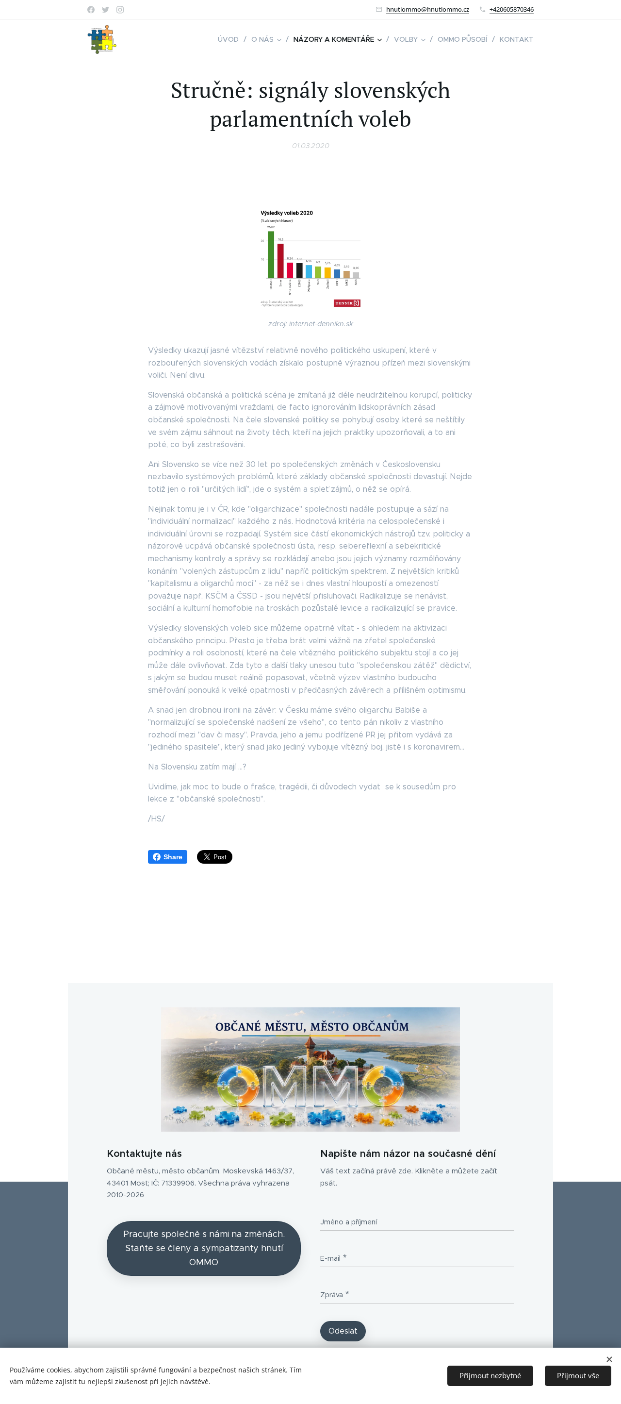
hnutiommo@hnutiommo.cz (427, 9)
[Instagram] (120, 9)
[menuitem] (230, 39)
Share (172, 857)
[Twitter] (105, 9)
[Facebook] (91, 9)
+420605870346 (512, 9)
